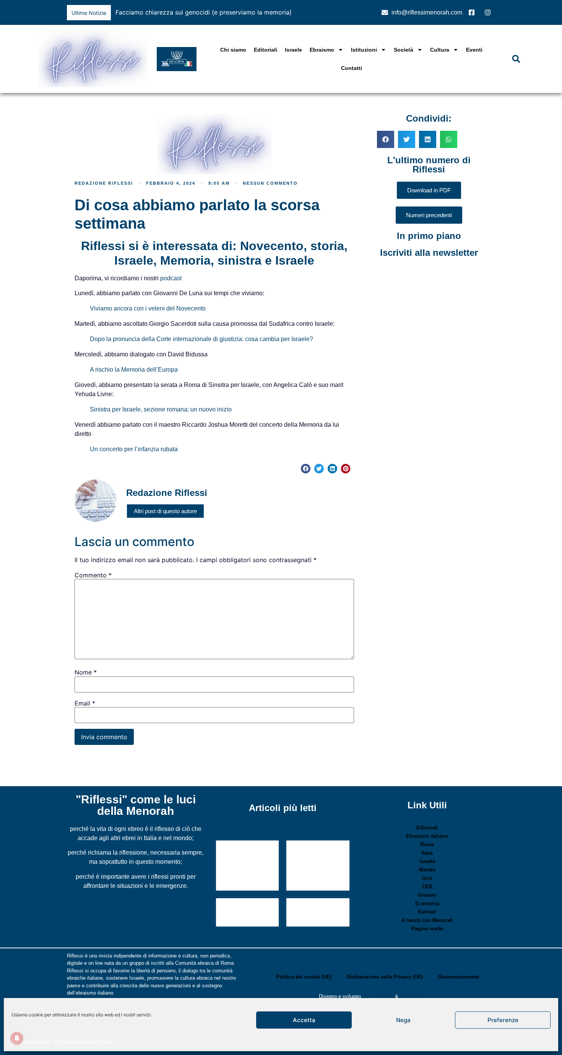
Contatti (351, 68)
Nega (403, 1020)
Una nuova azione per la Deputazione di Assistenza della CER (245, 866)
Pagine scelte (427, 928)
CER (427, 886)
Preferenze (502, 1020)
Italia (427, 853)
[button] (359, 12)
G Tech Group (377, 996)
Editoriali (265, 50)
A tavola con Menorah (427, 920)
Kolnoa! (427, 912)
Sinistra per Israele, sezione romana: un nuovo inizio (161, 409)
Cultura (439, 50)
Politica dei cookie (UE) (303, 977)
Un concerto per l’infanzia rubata (134, 449)
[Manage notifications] (17, 1038)
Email (85, 703)
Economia (427, 903)
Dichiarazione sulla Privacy (84, 1041)
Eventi (474, 50)
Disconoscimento (458, 977)
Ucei (427, 878)
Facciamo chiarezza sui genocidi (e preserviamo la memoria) (203, 12)
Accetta (304, 1020)
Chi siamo (233, 50)
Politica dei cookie (31, 1041)
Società (403, 50)
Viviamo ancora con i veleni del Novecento (148, 308)
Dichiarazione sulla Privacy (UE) (385, 977)
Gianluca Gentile (418, 996)
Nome (86, 672)
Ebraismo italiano (427, 836)
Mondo (427, 870)
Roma (427, 844)
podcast (171, 278)
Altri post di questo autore (165, 511)
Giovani (427, 895)
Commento (93, 575)
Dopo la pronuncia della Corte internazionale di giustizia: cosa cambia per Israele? (201, 339)
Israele (293, 50)
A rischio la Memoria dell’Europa (134, 369)
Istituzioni (364, 50)
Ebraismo (322, 50)
